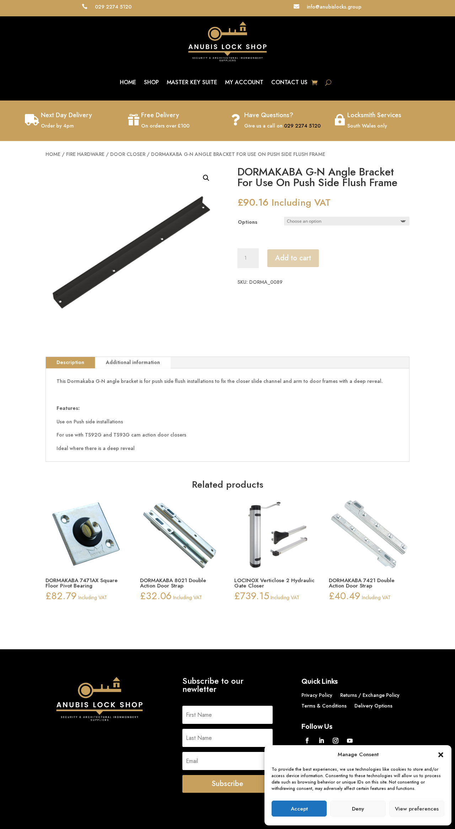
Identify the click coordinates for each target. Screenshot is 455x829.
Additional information (133, 362)
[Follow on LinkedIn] (321, 740)
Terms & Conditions (324, 706)
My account (244, 82)
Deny (358, 809)
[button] (440, 754)
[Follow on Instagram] (335, 740)
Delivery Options (373, 706)
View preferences (417, 809)
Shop (151, 82)
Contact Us (289, 82)
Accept (299, 809)
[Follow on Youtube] (349, 740)
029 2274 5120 (302, 125)
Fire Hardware (85, 154)
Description (70, 362)
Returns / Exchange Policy (370, 696)
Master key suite (192, 82)
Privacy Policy (316, 696)
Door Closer (127, 154)
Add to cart (293, 258)
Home (128, 82)
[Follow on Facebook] (307, 740)
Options (247, 222)
